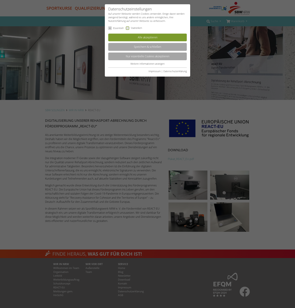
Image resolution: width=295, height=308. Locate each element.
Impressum (155, 71)
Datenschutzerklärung (175, 71)
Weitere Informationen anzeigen (147, 63)
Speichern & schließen (147, 47)
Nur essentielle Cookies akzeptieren (147, 56)
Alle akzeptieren (147, 37)
